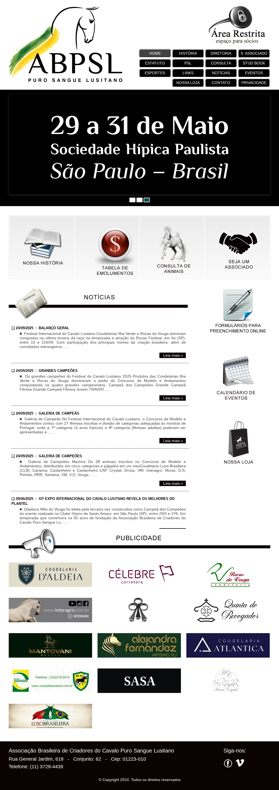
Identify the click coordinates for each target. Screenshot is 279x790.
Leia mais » (172, 355)
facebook (228, 764)
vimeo (238, 764)
